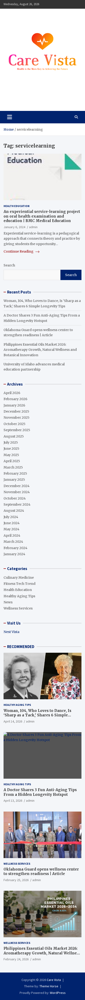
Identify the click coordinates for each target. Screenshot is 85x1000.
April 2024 (12, 535)
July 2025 (11, 442)
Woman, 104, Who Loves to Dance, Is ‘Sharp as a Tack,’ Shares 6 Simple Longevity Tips (37, 715)
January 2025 (14, 479)
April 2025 (12, 461)
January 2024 (14, 554)
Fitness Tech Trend (19, 584)
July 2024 (11, 517)
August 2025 (14, 436)
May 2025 (11, 455)
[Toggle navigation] (10, 117)
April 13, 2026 (13, 800)
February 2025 (15, 473)
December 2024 (17, 486)
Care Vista (22, 96)
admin (33, 227)
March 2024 (13, 541)
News (8, 602)
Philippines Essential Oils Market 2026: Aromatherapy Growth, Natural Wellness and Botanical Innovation (40, 349)
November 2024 (17, 492)
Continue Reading (19, 251)
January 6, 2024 (14, 227)
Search (9, 265)
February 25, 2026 (16, 880)
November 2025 (17, 417)
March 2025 (13, 467)
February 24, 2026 (16, 959)
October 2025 (15, 424)
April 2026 (12, 393)
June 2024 (12, 523)
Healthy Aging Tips (19, 596)
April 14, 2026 (13, 721)
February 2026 (15, 399)
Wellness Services (18, 608)
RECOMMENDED (20, 646)
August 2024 (14, 510)
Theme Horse (48, 986)
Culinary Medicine (19, 577)
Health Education (17, 206)
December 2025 (16, 411)
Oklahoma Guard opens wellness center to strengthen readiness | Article (41, 871)
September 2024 (17, 504)
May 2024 (11, 529)
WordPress (58, 993)
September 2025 (17, 430)
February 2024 (15, 548)
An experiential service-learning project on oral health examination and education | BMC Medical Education (42, 216)
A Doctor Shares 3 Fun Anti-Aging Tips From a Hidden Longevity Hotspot (40, 792)
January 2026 (14, 405)
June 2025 (11, 448)
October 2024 (15, 498)
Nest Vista (11, 632)
